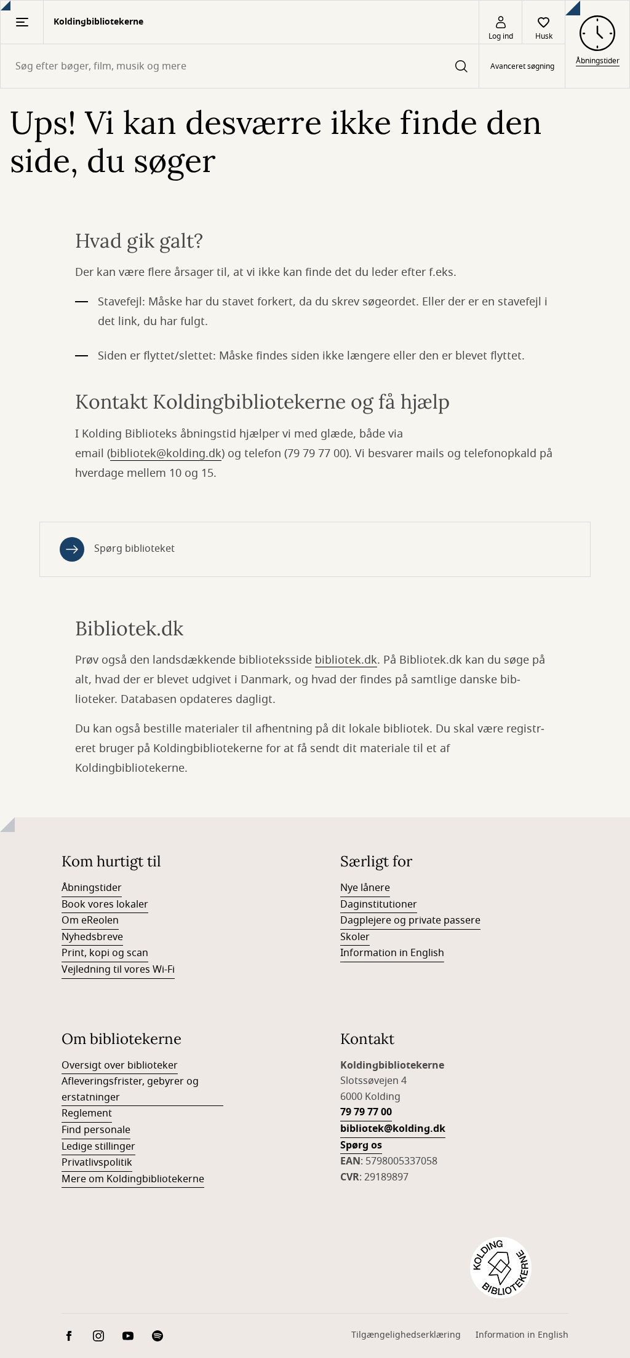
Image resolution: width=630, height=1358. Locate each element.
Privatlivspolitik (97, 1162)
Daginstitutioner (378, 904)
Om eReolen (90, 920)
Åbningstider (92, 888)
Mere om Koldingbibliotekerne (133, 1179)
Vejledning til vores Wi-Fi (118, 969)
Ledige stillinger (98, 1146)
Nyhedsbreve (92, 937)
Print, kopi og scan (105, 953)
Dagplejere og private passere (410, 920)
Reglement (87, 1113)
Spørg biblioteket (134, 548)
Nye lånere (365, 888)
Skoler (355, 937)
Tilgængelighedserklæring (406, 1335)
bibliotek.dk (346, 660)
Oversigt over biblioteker (120, 1065)
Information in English (392, 953)
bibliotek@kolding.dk (165, 453)
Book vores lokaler (105, 904)
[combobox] (240, 66)
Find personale (96, 1130)
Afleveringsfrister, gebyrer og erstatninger (130, 1089)
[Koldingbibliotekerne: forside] (500, 1267)
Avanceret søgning (522, 66)
